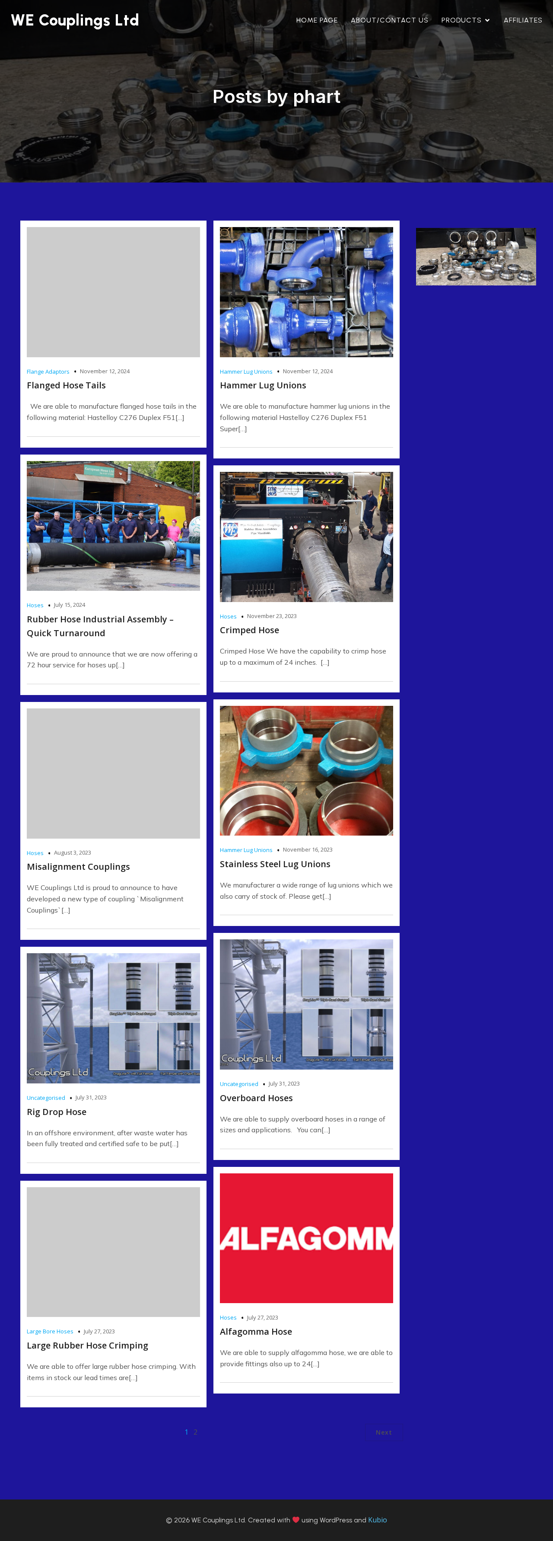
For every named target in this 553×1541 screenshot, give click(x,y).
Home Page (317, 20)
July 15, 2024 (69, 605)
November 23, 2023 (272, 616)
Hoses (35, 605)
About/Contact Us (390, 20)
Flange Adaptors (48, 371)
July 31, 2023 (284, 1083)
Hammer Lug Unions (246, 371)
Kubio (377, 1520)
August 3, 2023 (72, 852)
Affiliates (523, 20)
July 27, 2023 (262, 1317)
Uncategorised (239, 1084)
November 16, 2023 (308, 849)
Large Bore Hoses (50, 1331)
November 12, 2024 (105, 371)
